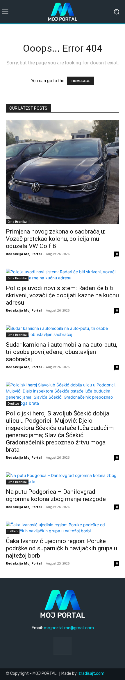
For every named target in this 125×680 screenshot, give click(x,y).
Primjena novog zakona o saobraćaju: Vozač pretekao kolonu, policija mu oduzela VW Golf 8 (55, 238)
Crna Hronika (17, 222)
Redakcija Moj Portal (24, 254)
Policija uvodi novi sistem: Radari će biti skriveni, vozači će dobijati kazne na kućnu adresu (62, 295)
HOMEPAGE (81, 81)
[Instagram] (62, 646)
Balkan (13, 531)
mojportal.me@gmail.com (69, 627)
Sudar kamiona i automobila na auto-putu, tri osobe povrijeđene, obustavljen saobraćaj (61, 352)
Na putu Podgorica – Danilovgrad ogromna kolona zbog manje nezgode (56, 495)
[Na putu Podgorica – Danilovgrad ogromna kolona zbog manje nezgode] (62, 478)
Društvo (13, 404)
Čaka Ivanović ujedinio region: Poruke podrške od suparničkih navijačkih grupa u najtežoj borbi (61, 548)
